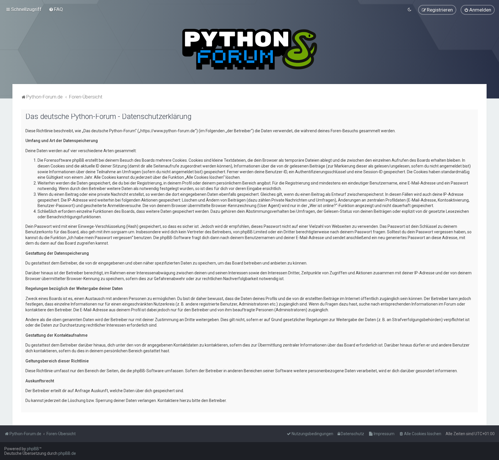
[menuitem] (55, 9)
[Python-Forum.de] (249, 49)
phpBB (33, 448)
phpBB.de (67, 453)
